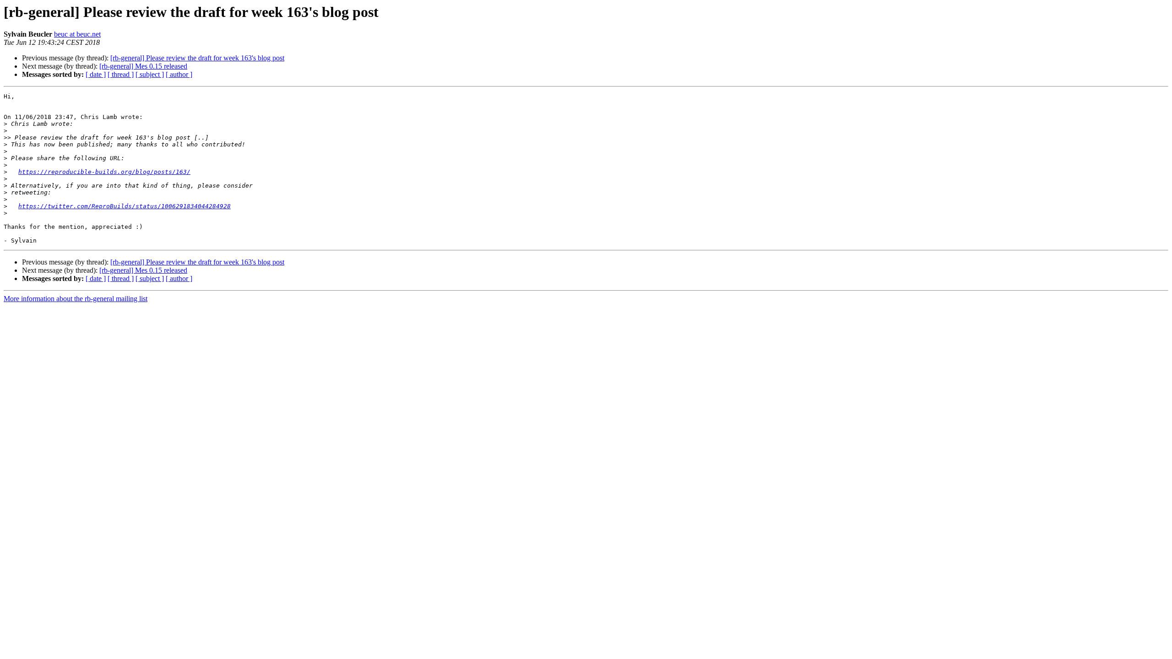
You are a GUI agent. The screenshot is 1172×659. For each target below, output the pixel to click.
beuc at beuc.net (77, 34)
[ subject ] (150, 74)
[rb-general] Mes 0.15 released (143, 66)
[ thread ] (121, 74)
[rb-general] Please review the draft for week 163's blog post (197, 58)
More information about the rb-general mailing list (75, 298)
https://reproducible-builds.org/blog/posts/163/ (104, 171)
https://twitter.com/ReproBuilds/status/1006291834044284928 (124, 206)
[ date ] (96, 74)
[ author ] (179, 74)
